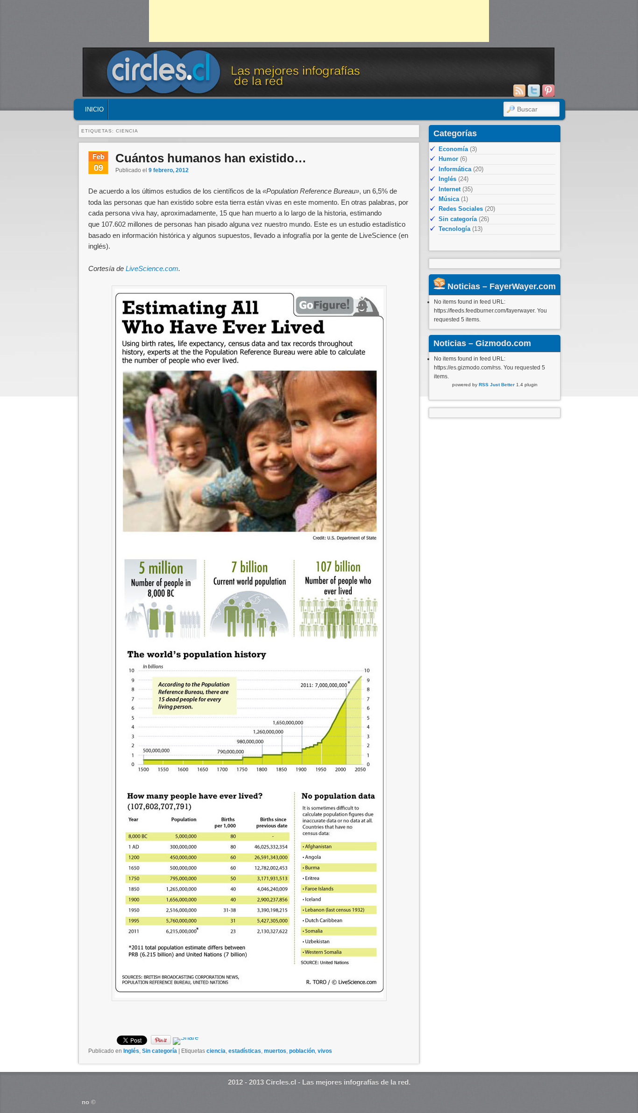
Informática (455, 169)
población (302, 1051)
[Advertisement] (319, 21)
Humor (448, 158)
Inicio (94, 109)
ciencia (216, 1051)
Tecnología (454, 228)
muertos (275, 1051)
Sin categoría (159, 1051)
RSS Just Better (497, 384)
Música (449, 198)
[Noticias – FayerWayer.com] (439, 286)
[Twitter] (534, 90)
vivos (325, 1051)
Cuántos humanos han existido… (210, 158)
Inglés (131, 1051)
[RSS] (519, 90)
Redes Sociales (461, 208)
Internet (450, 189)
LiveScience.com (152, 268)
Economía (453, 149)
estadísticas (244, 1051)
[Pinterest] (548, 90)
